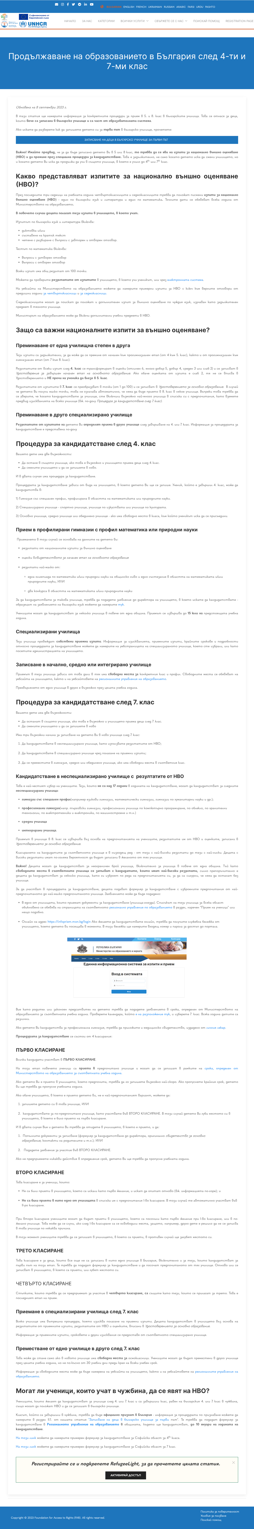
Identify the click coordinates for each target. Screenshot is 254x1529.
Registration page (239, 21)
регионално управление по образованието (140, 907)
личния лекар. (216, 1027)
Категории (106, 21)
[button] (233, 1462)
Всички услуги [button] (133, 21)
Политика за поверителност (220, 1511)
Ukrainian (155, 6)
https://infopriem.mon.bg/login (69, 921)
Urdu (199, 6)
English (128, 6)
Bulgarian (114, 6)
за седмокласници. (94, 293)
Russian (169, 6)
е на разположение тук (153, 1014)
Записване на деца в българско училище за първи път (127, 140)
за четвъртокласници (59, 293)
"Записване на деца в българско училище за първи (129, 1419)
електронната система (185, 280)
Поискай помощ (206, 21)
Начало (70, 21)
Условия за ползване (213, 1515)
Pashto (210, 6)
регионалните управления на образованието (132, 679)
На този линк (26, 1438)
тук (121, 604)
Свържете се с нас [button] (169, 21)
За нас (87, 21)
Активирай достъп (126, 1475)
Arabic (181, 6)
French (141, 6)
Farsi (191, 6)
